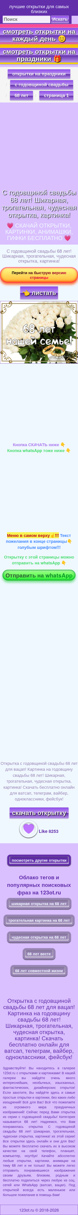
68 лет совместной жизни (39, 970)
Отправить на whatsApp (39, 575)
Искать (60, 19)
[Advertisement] (39, 145)
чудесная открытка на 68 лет (39, 937)
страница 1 (56, 95)
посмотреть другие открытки (39, 860)
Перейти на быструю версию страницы (39, 275)
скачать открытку (39, 812)
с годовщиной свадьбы (42, 84)
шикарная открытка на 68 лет (39, 903)
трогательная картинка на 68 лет (39, 920)
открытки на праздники (39, 73)
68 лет (21, 95)
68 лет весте (39, 953)
